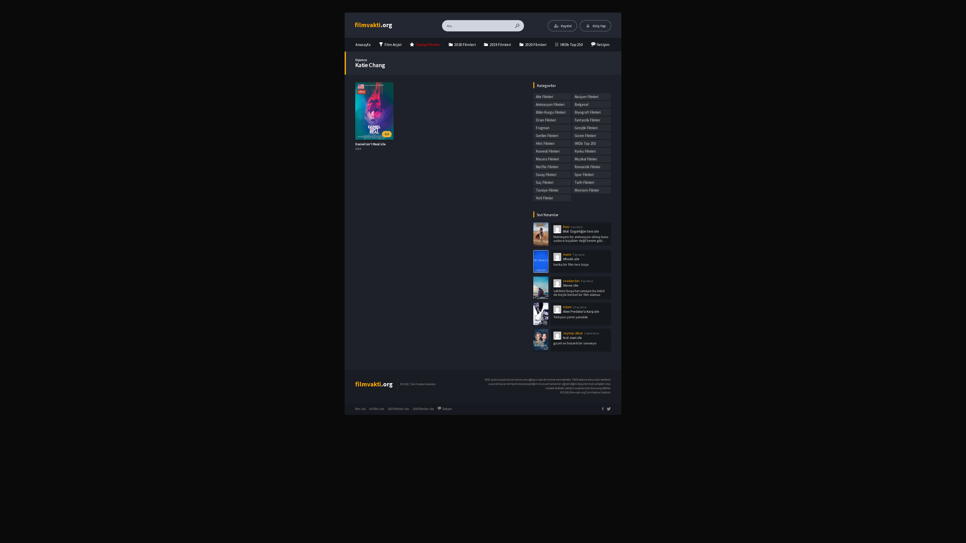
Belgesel (581, 104)
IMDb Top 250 (585, 143)
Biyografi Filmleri (588, 112)
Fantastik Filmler (587, 120)
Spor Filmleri (584, 174)
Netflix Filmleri (547, 166)
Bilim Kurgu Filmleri (551, 112)
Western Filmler (587, 190)
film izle (360, 409)
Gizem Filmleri (585, 135)
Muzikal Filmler (586, 159)
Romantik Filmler (587, 166)
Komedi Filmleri (547, 151)
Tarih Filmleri (584, 182)
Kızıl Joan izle (572, 337)
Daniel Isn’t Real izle (370, 144)
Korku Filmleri (585, 151)
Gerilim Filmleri (547, 135)
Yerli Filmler (544, 198)
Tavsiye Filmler (547, 190)
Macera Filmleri (547, 159)
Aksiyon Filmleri (586, 96)
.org (373, 25)
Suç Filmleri (544, 182)
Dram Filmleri (546, 120)
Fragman (542, 127)
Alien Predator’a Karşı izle (581, 311)
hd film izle (376, 409)
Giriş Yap (599, 26)
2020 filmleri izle (423, 409)
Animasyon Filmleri (550, 104)
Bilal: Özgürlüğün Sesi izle (581, 231)
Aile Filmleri (544, 96)
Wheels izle (571, 259)
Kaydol (566, 26)
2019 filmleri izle (398, 409)
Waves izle (570, 285)
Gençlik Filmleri (586, 127)
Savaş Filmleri (546, 174)
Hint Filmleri (545, 143)
